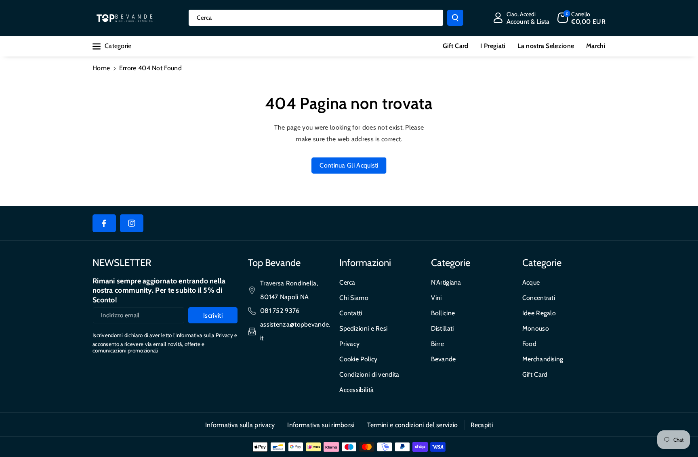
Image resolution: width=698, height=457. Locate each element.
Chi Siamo (353, 298)
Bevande (443, 359)
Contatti (350, 313)
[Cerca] (455, 18)
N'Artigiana (446, 282)
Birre (437, 344)
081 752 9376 (280, 310)
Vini (436, 298)
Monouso (535, 328)
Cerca (347, 282)
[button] (581, 18)
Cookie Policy (358, 359)
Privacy (349, 344)
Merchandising (542, 359)
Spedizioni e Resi (363, 328)
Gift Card (535, 374)
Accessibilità (356, 390)
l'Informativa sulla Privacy (203, 335)
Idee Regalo (539, 313)
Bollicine (443, 313)
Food (529, 344)
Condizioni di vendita (369, 374)
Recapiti (482, 425)
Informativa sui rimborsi (320, 425)
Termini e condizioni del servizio (412, 425)
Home (101, 68)
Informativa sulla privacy (240, 425)
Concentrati (538, 298)
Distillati (442, 328)
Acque (531, 282)
